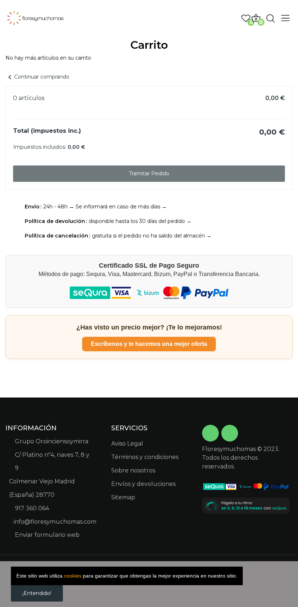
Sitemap (123, 497)
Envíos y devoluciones (143, 483)
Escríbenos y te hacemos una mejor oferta (149, 344)
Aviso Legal (127, 443)
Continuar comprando (37, 76)
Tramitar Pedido (149, 173)
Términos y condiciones (144, 457)
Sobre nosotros (133, 470)
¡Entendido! (37, 593)
